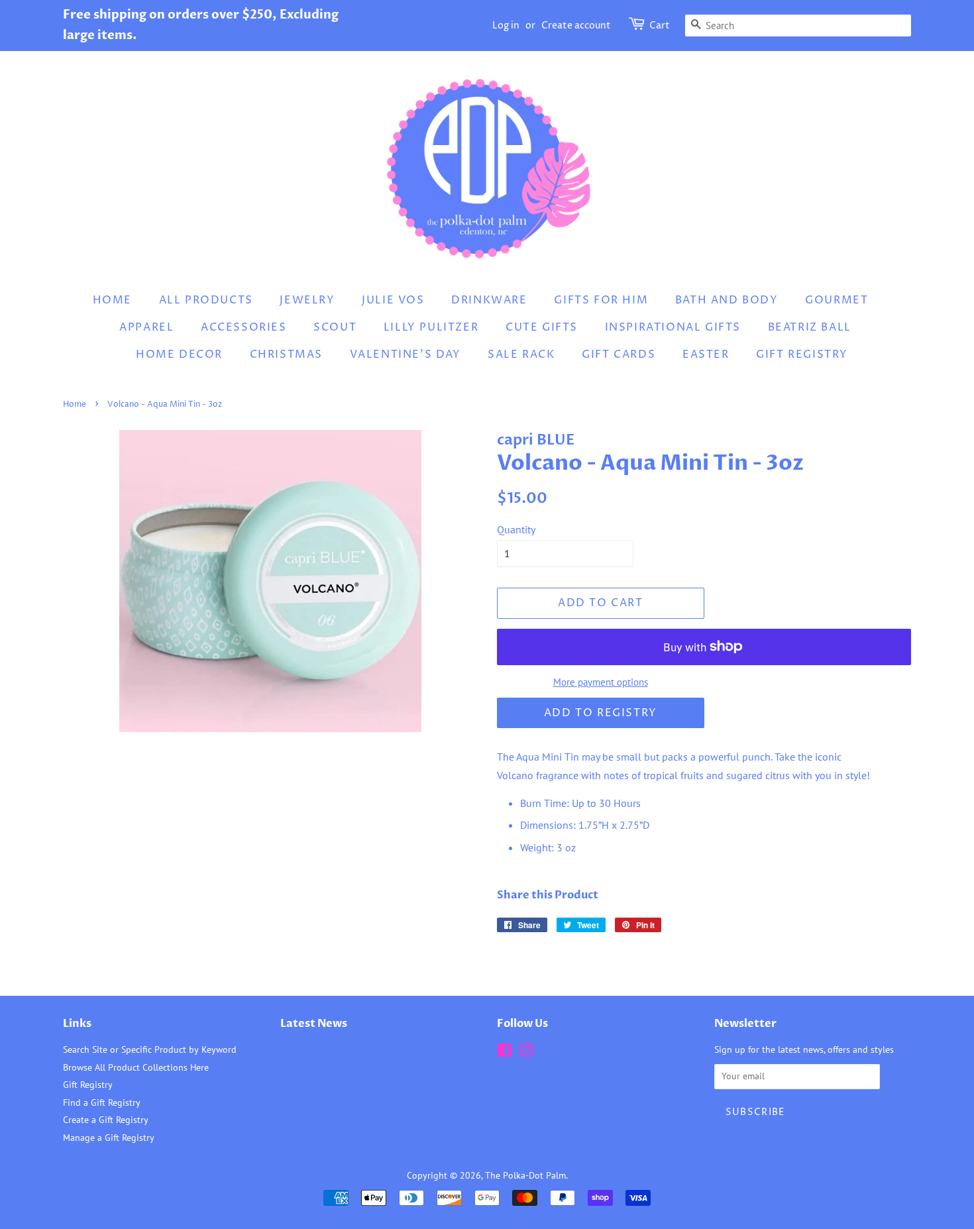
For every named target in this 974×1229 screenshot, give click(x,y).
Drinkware (489, 300)
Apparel (146, 327)
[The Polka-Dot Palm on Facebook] (504, 1053)
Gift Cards (618, 354)
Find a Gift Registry (101, 1102)
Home (112, 300)
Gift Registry (802, 354)
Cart (659, 25)
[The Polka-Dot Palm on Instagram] (526, 1053)
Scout (334, 327)
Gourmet (836, 300)
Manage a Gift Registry (108, 1138)
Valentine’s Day (405, 354)
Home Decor (179, 354)
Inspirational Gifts (673, 327)
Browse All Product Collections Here (136, 1067)
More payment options (600, 682)
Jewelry (307, 300)
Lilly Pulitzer (431, 327)
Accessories (244, 327)
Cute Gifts (542, 327)
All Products (206, 300)
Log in (505, 25)
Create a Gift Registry (105, 1120)
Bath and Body (727, 300)
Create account (576, 25)
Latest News (313, 1023)
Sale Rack (521, 354)
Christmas (286, 354)
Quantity (516, 529)
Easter (706, 354)
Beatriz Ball (809, 327)
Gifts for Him (601, 300)
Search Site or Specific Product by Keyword (150, 1049)
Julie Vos (393, 300)
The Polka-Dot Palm (525, 1175)
